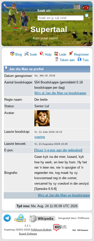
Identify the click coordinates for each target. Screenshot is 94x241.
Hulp (47, 54)
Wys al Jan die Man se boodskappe (60, 93)
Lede (62, 54)
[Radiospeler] (85, 9)
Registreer (81, 54)
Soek (33, 54)
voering (39, 137)
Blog (18, 54)
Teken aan (67, 60)
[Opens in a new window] (76, 8)
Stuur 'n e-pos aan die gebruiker (58, 150)
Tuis (85, 60)
